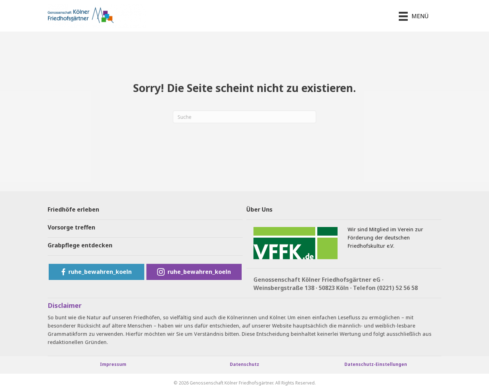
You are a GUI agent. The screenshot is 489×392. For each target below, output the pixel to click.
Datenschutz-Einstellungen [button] (375, 364)
